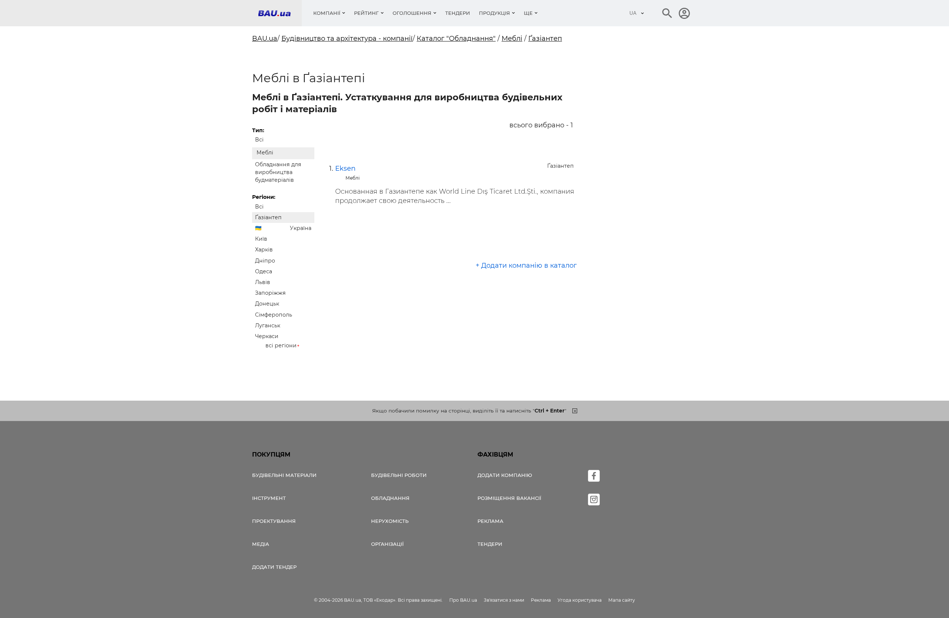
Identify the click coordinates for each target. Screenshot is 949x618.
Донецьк (267, 303)
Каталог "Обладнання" (456, 38)
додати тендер (274, 567)
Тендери (457, 13)
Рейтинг (366, 13)
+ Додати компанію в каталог (526, 265)
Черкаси (266, 336)
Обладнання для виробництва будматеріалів (278, 172)
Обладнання (390, 498)
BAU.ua (264, 38)
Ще (528, 13)
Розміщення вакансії (509, 498)
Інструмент (269, 498)
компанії (326, 13)
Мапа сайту (621, 600)
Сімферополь (273, 314)
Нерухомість (390, 521)
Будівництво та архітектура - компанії (347, 38)
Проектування (274, 521)
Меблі (512, 38)
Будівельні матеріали (284, 475)
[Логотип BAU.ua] (280, 13)
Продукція (494, 13)
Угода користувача (580, 600)
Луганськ (267, 325)
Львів (262, 282)
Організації (387, 544)
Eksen (345, 168)
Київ (261, 238)
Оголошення (412, 13)
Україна (300, 228)
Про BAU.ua (463, 600)
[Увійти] (684, 13)
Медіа (260, 544)
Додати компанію (504, 475)
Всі (259, 139)
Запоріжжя (270, 293)
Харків (264, 249)
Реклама (490, 521)
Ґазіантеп (545, 38)
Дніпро (265, 260)
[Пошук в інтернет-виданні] (667, 13)
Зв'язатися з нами (504, 600)
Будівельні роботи (399, 475)
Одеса (263, 271)
